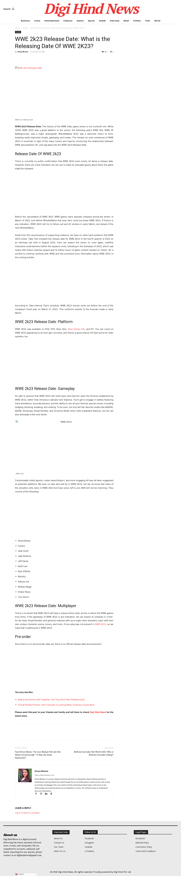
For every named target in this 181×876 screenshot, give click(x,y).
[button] (9, 9)
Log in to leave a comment (27, 813)
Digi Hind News (98, 712)
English (21, 874)
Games (25, 28)
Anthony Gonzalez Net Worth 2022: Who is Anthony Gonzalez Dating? (93, 753)
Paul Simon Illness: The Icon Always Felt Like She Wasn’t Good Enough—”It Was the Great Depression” (38, 755)
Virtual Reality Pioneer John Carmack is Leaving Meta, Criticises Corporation (56, 704)
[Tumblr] (52, 794)
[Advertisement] (64, 194)
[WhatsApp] (37, 58)
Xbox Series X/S (76, 329)
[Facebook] (18, 58)
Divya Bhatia (23, 52)
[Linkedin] (47, 794)
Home (17, 28)
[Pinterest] (31, 58)
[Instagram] (42, 794)
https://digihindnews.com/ (44, 775)
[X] (24, 58)
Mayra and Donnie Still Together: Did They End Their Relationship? (51, 699)
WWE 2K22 (100, 624)
